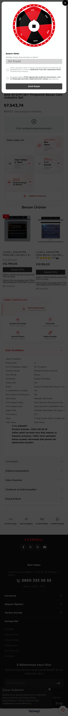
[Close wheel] (65, 3)
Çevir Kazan (34, 86)
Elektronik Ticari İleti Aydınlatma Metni (45, 69)
